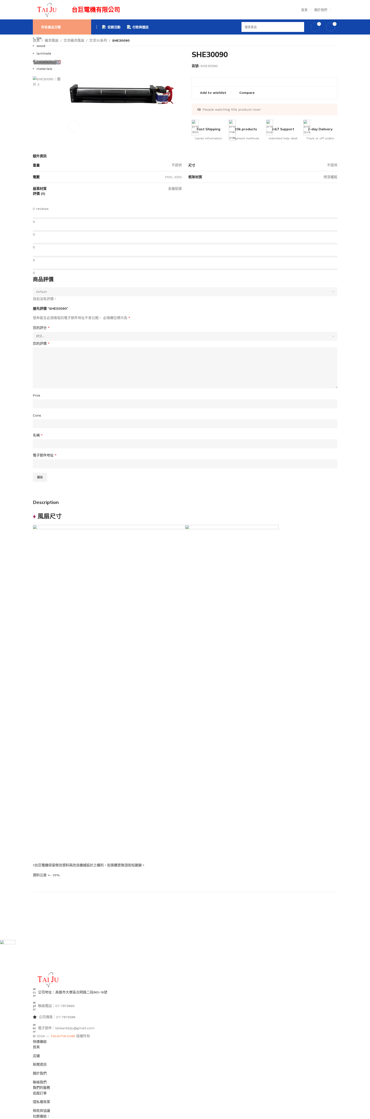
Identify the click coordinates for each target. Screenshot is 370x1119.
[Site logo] (47, 9)
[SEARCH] (299, 27)
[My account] (336, 9)
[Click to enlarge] (73, 126)
